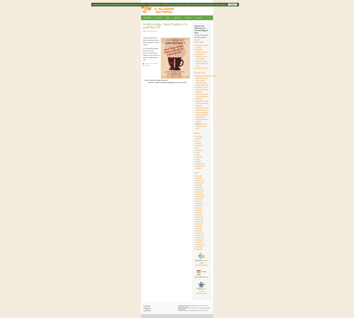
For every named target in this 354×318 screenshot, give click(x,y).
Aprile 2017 (199, 205)
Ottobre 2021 (199, 183)
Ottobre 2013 (199, 221)
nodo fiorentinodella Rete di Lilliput (201, 291)
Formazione (147, 18)
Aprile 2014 (199, 212)
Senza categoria (200, 166)
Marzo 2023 (199, 176)
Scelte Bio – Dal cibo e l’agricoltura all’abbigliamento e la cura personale (167, 82)
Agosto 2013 (199, 224)
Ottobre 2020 (199, 194)
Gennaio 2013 (199, 235)
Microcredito (199, 157)
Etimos (207, 277)
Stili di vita (198, 168)
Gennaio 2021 (199, 192)
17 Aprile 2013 (150, 31)
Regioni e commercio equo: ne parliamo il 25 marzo (202, 63)
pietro (156, 31)
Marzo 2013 (199, 231)
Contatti (188, 18)
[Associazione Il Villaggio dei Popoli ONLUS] (159, 1)
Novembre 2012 (200, 240)
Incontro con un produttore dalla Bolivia (201, 126)
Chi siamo (199, 18)
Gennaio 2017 (199, 210)
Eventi (151, 63)
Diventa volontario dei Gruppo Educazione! (156, 80)
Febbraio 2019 (199, 203)
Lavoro (197, 154)
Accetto (232, 4)
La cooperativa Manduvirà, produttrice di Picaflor (202, 119)
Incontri (198, 152)
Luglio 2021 (199, 185)
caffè (146, 65)
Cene (197, 141)
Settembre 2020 (200, 196)
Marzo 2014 (199, 215)
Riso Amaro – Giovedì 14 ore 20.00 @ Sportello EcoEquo (202, 90)
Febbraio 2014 (199, 217)
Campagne (147, 63)
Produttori (155, 63)
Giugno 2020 (199, 199)
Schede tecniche (200, 163)
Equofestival (199, 145)
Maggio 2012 (199, 249)
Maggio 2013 (199, 226)
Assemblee (199, 136)
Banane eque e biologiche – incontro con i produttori (201, 56)
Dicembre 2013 (200, 219)
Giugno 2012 (199, 247)
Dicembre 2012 (200, 238)
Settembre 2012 (200, 244)
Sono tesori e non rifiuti (202, 68)
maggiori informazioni (220, 4)
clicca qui (196, 39)
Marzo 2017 (199, 208)
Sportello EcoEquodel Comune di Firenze (202, 263)
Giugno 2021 (199, 187)
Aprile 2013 (199, 228)
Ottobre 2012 (199, 242)
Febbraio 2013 (199, 233)
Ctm (148, 65)
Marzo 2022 (199, 178)
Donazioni (198, 143)
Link (168, 18)
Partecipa (177, 18)
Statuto (159, 18)
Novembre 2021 (200, 180)
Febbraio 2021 (199, 190)
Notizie (198, 159)
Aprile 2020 (199, 201)
